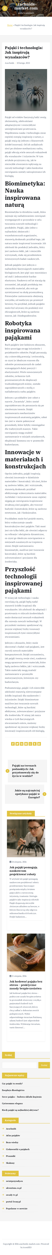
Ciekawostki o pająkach (17, 1149)
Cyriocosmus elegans (12, 1103)
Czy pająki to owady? (12, 1083)
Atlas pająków (13, 1135)
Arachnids (9, 63)
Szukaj (8, 1055)
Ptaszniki (10, 1156)
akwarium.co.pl (14, 1188)
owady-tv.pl (12, 1194)
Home (10, 25)
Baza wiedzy (12, 1142)
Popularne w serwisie (16, 1208)
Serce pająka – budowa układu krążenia (22, 1096)
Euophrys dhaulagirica (13, 1090)
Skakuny (10, 1163)
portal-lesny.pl (13, 1201)
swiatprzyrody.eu (14, 1181)
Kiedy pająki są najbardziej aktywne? (20, 1110)
